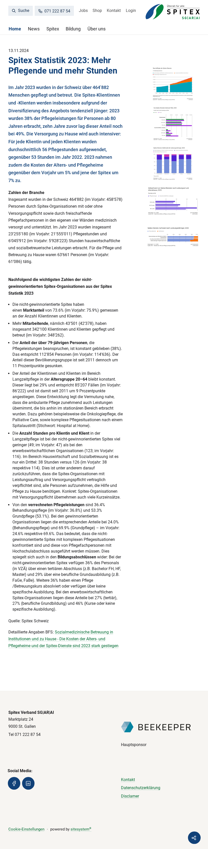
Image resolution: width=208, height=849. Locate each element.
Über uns (97, 28)
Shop (97, 10)
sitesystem (81, 829)
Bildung (73, 28)
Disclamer (130, 796)
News (34, 28)
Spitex (52, 28)
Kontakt (114, 10)
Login (131, 10)
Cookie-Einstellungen (26, 829)
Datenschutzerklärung (140, 787)
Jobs (83, 10)
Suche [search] (23, 10)
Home (15, 28)
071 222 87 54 (57, 11)
